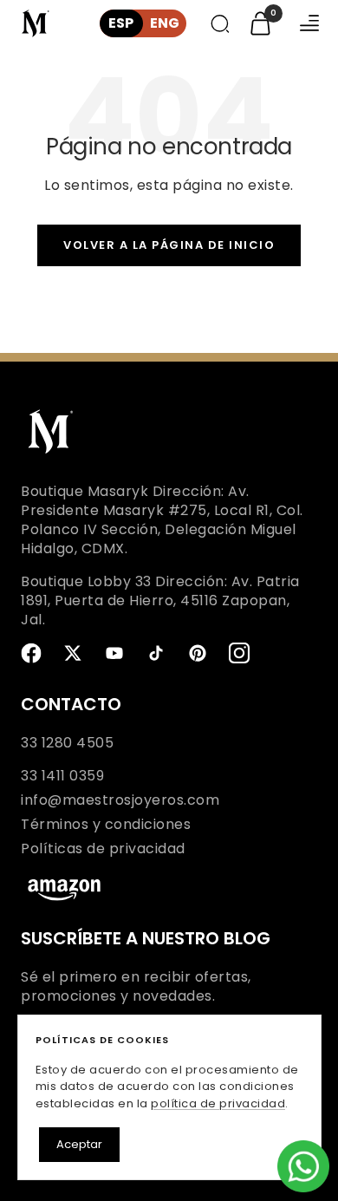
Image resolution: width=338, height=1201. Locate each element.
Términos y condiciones (106, 824)
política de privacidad (218, 1103)
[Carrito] (260, 23)
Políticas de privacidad (103, 848)
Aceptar (79, 1144)
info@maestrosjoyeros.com (120, 800)
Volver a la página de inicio (169, 245)
